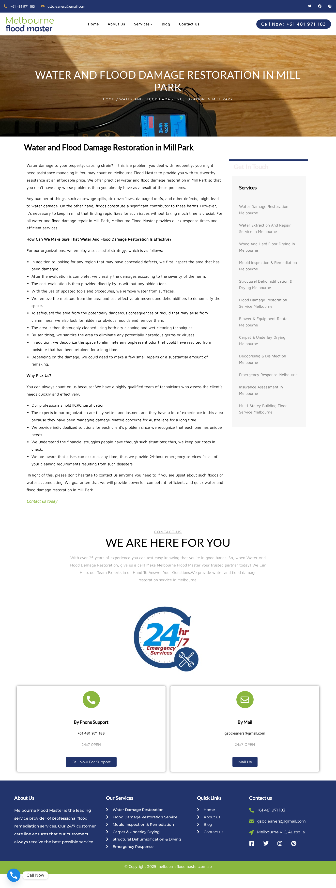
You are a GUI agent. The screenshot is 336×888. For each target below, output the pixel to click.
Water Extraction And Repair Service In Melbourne (265, 228)
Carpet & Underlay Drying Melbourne (262, 340)
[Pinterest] (294, 843)
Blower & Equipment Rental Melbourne (264, 321)
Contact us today (42, 501)
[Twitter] (310, 6)
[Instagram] (330, 6)
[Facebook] (319, 6)
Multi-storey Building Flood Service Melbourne (263, 408)
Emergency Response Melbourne (268, 374)
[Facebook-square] (252, 843)
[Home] (28, 24)
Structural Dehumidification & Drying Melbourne (265, 284)
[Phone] (13, 875)
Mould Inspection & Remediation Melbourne (268, 265)
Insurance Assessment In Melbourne (261, 390)
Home (108, 99)
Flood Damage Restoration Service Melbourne (263, 303)
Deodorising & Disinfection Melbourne (262, 359)
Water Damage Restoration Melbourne (263, 209)
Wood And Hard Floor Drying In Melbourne (267, 247)
